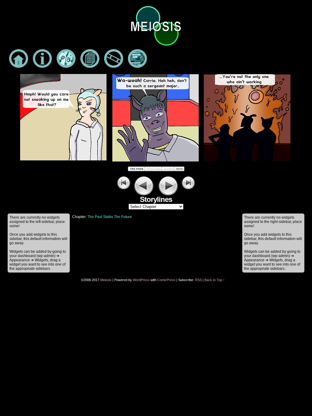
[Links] (114, 60)
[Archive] (90, 60)
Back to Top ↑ (214, 280)
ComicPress (166, 280)
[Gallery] (137, 60)
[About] (42, 60)
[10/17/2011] (156, 164)
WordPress (141, 280)
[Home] (18, 60)
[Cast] (66, 60)
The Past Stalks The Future (109, 217)
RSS (198, 280)
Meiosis (106, 280)
